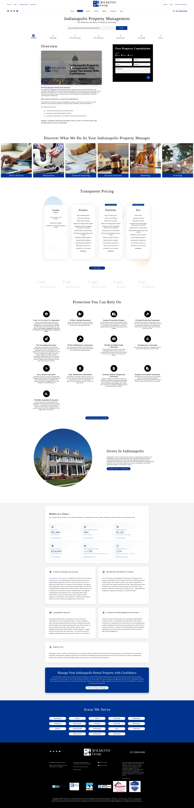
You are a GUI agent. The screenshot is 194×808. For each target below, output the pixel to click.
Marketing (53, 38)
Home (72, 11)
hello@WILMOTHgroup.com (57, 779)
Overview (33, 38)
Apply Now (33, 4)
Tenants (96, 11)
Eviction (160, 38)
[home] (104, 4)
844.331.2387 (77, 787)
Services (80, 11)
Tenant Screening (74, 38)
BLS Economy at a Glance (90, 574)
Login (15, 4)
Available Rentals (23, 4)
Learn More (97, 268)
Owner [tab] (118, 55)
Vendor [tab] (131, 55)
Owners (88, 11)
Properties (113, 11)
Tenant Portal (103, 782)
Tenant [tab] (125, 55)
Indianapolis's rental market (58, 595)
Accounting (141, 38)
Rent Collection (98, 38)
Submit (121, 28)
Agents (104, 11)
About (121, 11)
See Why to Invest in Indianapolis (118, 486)
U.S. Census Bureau (55, 555)
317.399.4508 (181, 11)
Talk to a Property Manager (97, 705)
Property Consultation (181, 4)
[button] (8, 11)
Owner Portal (103, 779)
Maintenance (121, 38)
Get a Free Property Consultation (97, 435)
